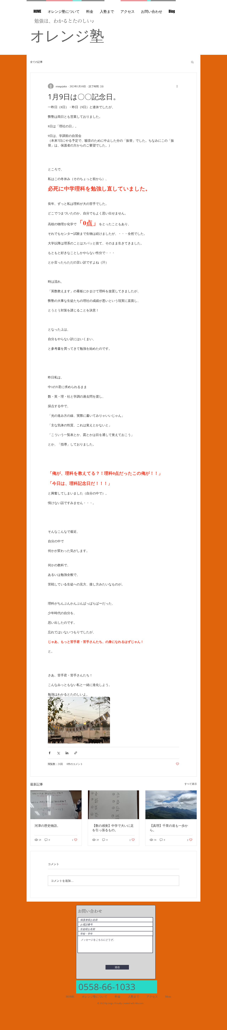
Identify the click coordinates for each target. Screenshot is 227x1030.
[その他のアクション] (177, 86)
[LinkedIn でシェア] (67, 753)
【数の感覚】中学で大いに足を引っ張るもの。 (113, 827)
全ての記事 (36, 61)
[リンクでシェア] (75, 753)
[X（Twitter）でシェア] (58, 753)
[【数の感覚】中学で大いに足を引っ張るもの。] (113, 804)
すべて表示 (190, 783)
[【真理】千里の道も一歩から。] (171, 804)
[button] (192, 61)
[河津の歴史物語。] (56, 804)
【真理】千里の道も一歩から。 (169, 827)
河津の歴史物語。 (47, 825)
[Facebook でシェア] (49, 753)
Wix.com (139, 1003)
